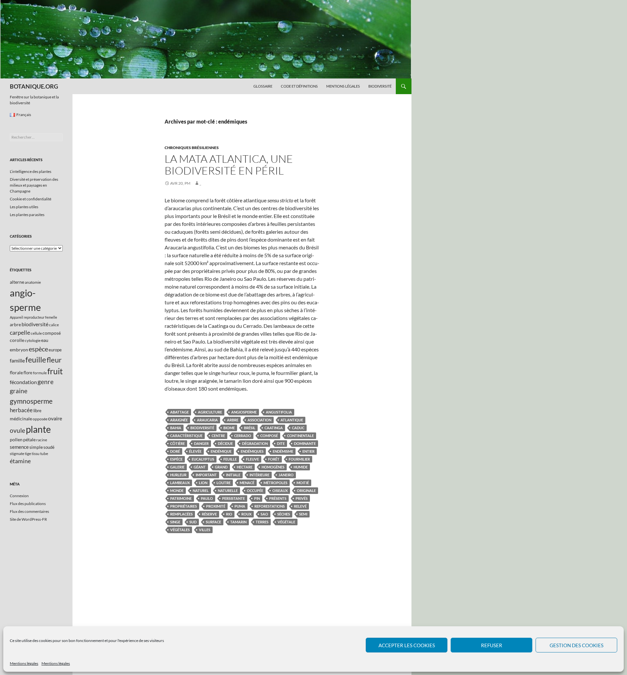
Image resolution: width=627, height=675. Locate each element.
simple (36, 447)
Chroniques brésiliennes (192, 147)
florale (16, 372)
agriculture (210, 412)
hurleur (178, 475)
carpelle (20, 332)
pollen (16, 439)
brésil (249, 428)
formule (40, 373)
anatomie (33, 282)
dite (281, 443)
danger (201, 443)
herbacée (21, 410)
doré (175, 451)
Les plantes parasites (27, 214)
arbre (232, 420)
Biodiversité (380, 86)
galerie (177, 467)
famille (17, 360)
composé (269, 435)
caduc (298, 428)
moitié (303, 483)
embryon (19, 349)
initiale (233, 475)
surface (213, 522)
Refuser (491, 645)
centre (218, 435)
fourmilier (299, 459)
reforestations (269, 506)
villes (204, 530)
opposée (40, 418)
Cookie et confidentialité (30, 198)
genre (46, 381)
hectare (244, 467)
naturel (201, 490)
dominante (305, 443)
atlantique (292, 420)
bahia (175, 428)
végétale (286, 522)
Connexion (19, 495)
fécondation (23, 382)
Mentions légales (24, 663)
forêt (274, 459)
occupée (255, 490)
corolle (17, 340)
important (206, 475)
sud (193, 522)
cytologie (32, 340)
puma (239, 506)
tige (28, 453)
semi (303, 514)
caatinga (274, 428)
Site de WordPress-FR (28, 519)
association (259, 420)
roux (246, 514)
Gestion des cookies (576, 645)
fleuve (252, 459)
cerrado (242, 435)
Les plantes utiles (24, 206)
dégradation (255, 443)
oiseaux (280, 490)
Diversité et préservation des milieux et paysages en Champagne (34, 185)
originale (306, 490)
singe (175, 522)
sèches (283, 514)
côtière (177, 443)
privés (302, 498)
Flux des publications (28, 503)
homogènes (273, 467)
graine (18, 391)
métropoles (275, 483)
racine (41, 439)
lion (203, 483)
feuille (230, 459)
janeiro (286, 475)
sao (264, 514)
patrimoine (181, 498)
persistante (233, 498)
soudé (49, 447)
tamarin (238, 522)
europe (55, 349)
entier (308, 451)
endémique (221, 451)
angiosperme (244, 412)
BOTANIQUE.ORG (34, 86)
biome (229, 428)
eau (44, 340)
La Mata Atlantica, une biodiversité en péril (229, 164)
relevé (300, 506)
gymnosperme (31, 401)
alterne (17, 282)
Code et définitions (299, 86)
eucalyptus (203, 459)
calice (54, 324)
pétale (29, 439)
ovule (17, 430)
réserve (209, 514)
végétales (180, 530)
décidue (225, 443)
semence (19, 447)
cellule (36, 333)
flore (28, 372)
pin (257, 498)
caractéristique (186, 435)
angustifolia (279, 412)
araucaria (207, 420)
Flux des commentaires (29, 511)
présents (277, 498)
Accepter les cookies (406, 645)
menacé (247, 483)
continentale (300, 435)
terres (262, 522)
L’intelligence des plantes (30, 171)
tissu (36, 453)
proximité (215, 506)
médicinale (21, 418)
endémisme (283, 451)
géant (200, 467)
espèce (176, 459)
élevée (195, 451)
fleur (54, 359)
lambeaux (180, 483)
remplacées (181, 514)
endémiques (252, 451)
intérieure (259, 475)
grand (221, 467)
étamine (20, 460)
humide (301, 467)
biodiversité (202, 428)
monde (177, 490)
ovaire (55, 418)
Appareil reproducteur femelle (33, 317)
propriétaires (183, 506)
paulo (207, 498)
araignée (179, 420)
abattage (179, 412)
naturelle (228, 490)
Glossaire (262, 86)
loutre (224, 483)
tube (44, 453)
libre (37, 410)
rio (229, 514)
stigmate (17, 453)
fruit (55, 371)
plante (38, 429)
